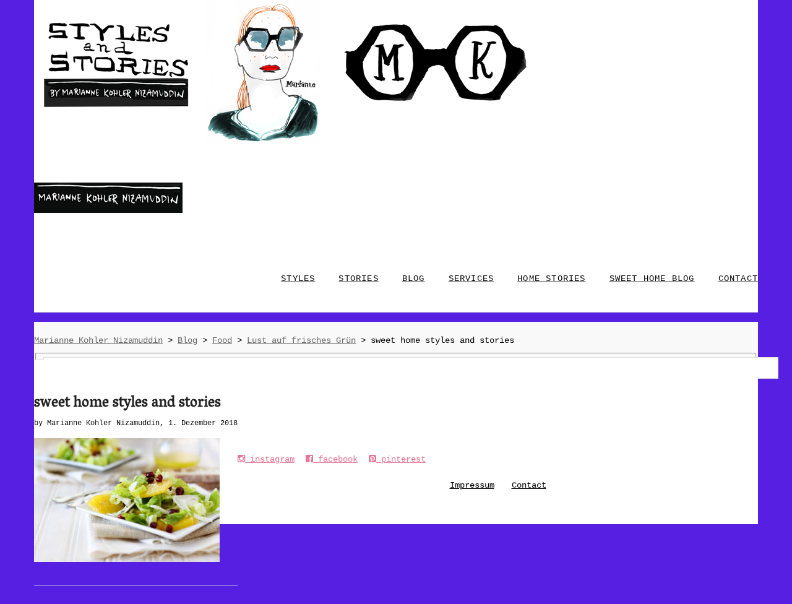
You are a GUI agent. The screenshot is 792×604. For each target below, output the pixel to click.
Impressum (472, 485)
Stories (358, 278)
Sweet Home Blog (652, 278)
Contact (529, 485)
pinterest (401, 459)
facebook (335, 459)
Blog (413, 278)
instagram (270, 459)
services (471, 278)
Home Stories (551, 278)
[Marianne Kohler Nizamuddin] (108, 210)
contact (738, 278)
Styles (298, 278)
